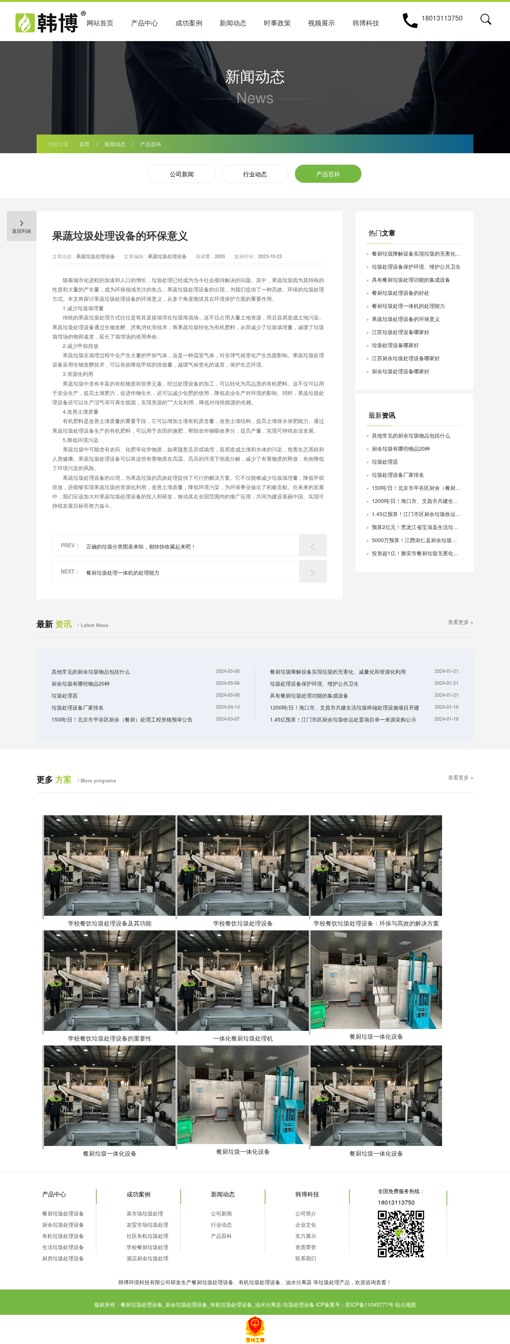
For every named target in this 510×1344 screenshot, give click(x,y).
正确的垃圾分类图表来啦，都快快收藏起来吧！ (141, 546)
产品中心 (144, 22)
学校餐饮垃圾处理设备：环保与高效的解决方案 (376, 923)
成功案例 (188, 22)
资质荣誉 (305, 1247)
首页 (84, 144)
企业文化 (305, 1224)
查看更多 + (460, 621)
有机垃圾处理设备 (63, 1235)
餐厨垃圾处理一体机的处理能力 (122, 572)
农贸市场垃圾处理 (147, 1224)
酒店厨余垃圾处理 (147, 1258)
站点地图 (405, 1304)
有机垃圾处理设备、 (262, 1282)
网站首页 (100, 22)
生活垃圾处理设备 (63, 1247)
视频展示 (321, 22)
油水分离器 (299, 1282)
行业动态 (255, 174)
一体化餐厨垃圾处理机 (243, 1038)
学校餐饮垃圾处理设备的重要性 (110, 1038)
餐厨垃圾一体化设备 (376, 1036)
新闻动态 (233, 22)
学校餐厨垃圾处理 (147, 1247)
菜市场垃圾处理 (145, 1213)
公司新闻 (182, 174)
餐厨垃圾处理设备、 (215, 1282)
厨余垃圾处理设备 (63, 1224)
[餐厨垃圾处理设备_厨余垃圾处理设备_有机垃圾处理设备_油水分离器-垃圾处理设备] (50, 19)
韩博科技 (365, 22)
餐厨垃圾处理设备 (63, 1213)
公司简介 (305, 1213)
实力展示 (305, 1235)
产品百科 (150, 144)
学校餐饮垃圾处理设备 (243, 923)
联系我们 (305, 1258)
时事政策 (277, 22)
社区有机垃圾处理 (147, 1235)
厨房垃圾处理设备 (63, 1258)
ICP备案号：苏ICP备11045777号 (355, 1304)
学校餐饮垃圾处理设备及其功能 (110, 923)
